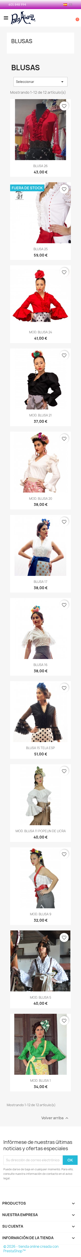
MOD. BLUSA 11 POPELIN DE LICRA (41, 831)
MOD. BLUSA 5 (40, 997)
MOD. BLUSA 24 (40, 332)
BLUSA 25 (41, 249)
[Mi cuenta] (60, 18)
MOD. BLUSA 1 (40, 1080)
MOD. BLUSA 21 (40, 415)
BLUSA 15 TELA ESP (40, 748)
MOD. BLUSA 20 (40, 498)
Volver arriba (55, 1118)
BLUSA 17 (40, 581)
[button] (6, 18)
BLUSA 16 (40, 665)
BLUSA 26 (40, 166)
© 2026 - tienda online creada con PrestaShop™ (30, 1248)
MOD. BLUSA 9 (40, 914)
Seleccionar (40, 81)
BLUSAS (21, 41)
